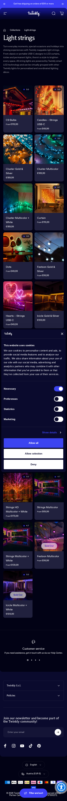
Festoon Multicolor (48, 556)
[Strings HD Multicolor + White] (18, 487)
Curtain (41, 218)
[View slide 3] (35, 660)
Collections (15, 30)
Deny (33, 464)
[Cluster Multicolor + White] (18, 198)
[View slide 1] (28, 660)
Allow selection (33, 453)
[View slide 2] (32, 660)
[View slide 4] (39, 660)
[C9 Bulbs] (18, 100)
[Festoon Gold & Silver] (49, 247)
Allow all (33, 443)
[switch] (58, 399)
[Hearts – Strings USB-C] (18, 296)
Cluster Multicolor (47, 169)
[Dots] (18, 247)
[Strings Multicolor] (49, 487)
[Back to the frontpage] (4, 30)
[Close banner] (62, 334)
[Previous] (4, 4)
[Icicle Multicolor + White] (18, 585)
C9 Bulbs (11, 120)
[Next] (62, 4)
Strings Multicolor (47, 507)
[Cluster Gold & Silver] (18, 149)
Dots (8, 267)
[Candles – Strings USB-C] (49, 100)
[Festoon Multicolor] (49, 536)
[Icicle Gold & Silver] (49, 296)
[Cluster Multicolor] (49, 149)
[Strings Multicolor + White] (18, 536)
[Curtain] (49, 198)
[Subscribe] (58, 732)
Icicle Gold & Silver (48, 316)
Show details (49, 432)
